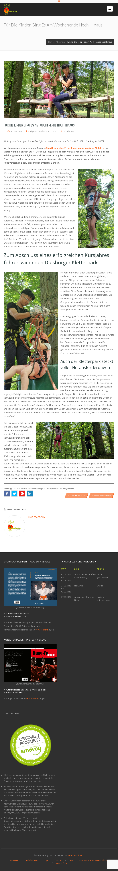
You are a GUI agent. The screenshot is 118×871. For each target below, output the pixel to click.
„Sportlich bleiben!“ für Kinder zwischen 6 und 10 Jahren (75, 148)
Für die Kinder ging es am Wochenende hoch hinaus (39, 124)
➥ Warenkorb (41, 629)
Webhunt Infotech (75, 855)
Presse (53, 131)
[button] (110, 9)
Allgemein (34, 131)
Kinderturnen (44, 131)
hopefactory (36, 517)
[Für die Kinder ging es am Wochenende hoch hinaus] (59, 89)
